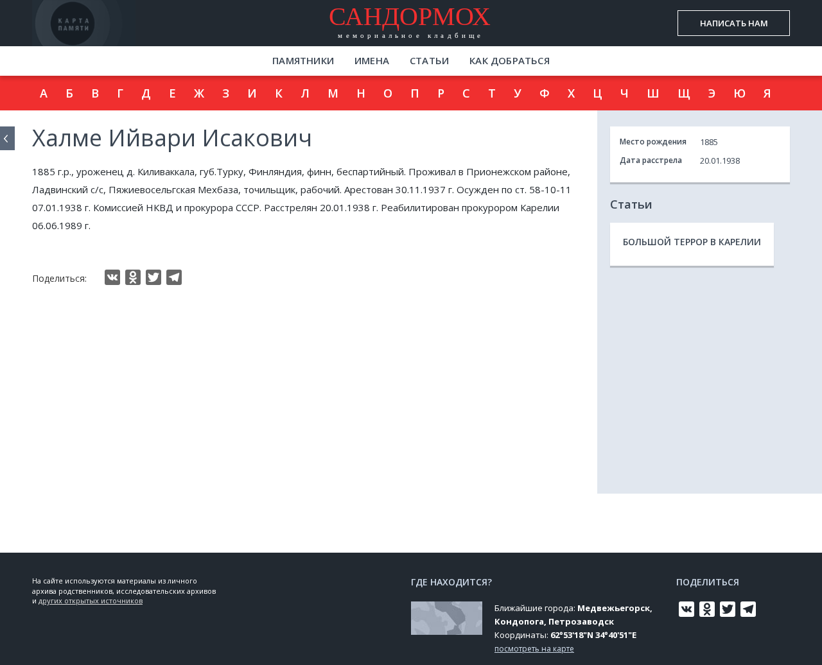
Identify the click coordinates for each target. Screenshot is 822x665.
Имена (371, 60)
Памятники (303, 60)
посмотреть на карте (534, 648)
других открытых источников (91, 600)
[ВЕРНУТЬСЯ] (7, 138)
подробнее (108, 35)
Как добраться (509, 60)
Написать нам (734, 23)
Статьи (429, 60)
